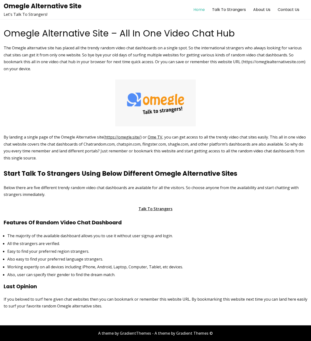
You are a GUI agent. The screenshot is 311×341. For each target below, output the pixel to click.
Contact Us (288, 9)
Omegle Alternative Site (42, 6)
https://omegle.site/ (122, 137)
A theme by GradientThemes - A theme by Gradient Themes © (155, 333)
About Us (261, 9)
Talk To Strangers (229, 9)
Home (199, 9)
